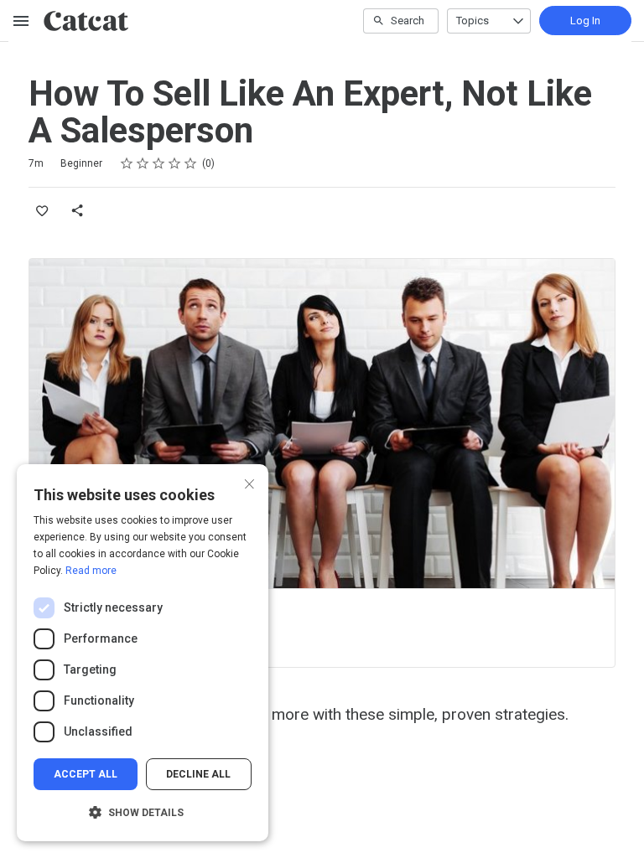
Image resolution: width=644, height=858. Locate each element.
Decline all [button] (198, 774)
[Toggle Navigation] (21, 21)
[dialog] (142, 652)
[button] (143, 812)
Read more (91, 570)
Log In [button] (585, 20)
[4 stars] (175, 163)
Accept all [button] (85, 774)
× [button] (249, 482)
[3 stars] (159, 163)
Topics (472, 20)
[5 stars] (191, 163)
